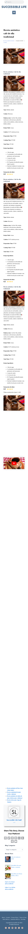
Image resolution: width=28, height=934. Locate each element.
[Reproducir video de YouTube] (14, 463)
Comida (5, 42)
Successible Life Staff (14, 820)
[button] (14, 12)
